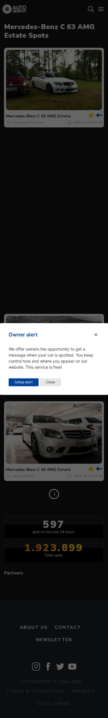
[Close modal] (95, 334)
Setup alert (24, 382)
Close (50, 382)
